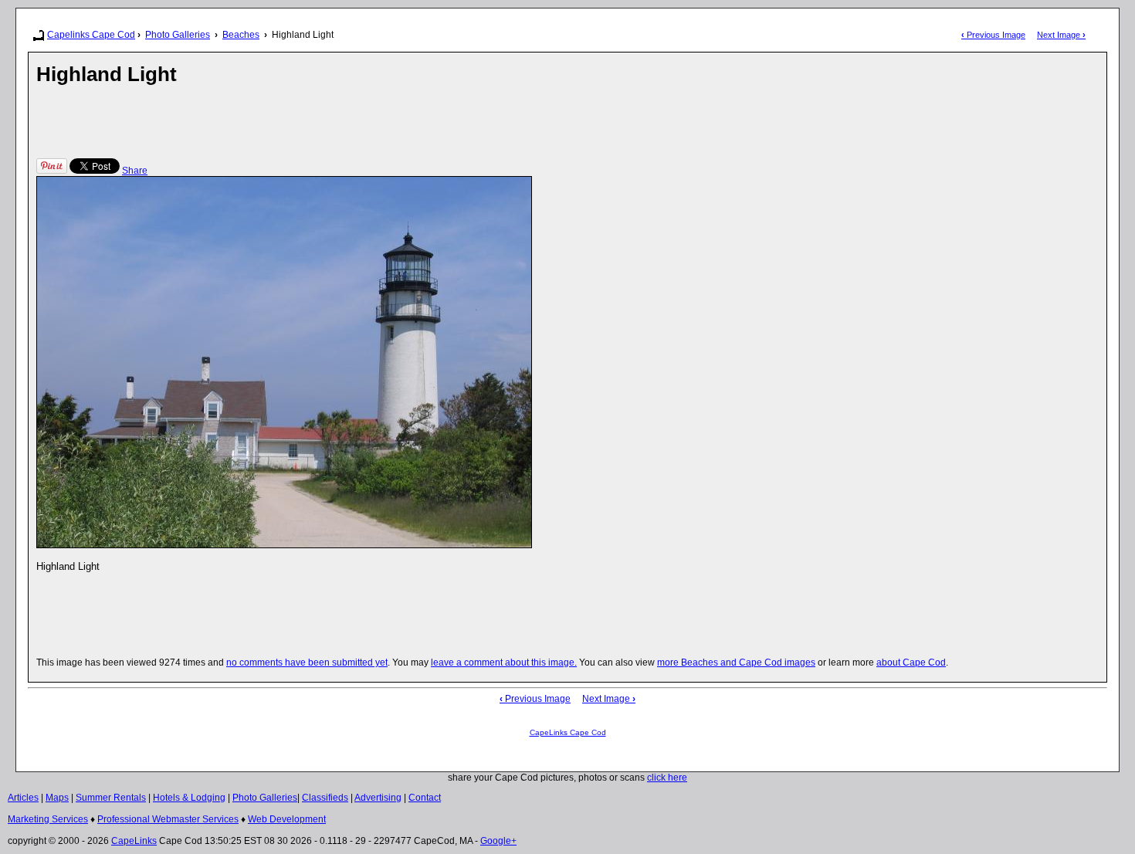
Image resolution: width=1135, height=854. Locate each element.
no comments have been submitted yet (307, 662)
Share (134, 170)
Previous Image (993, 34)
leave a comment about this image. (504, 662)
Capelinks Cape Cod (91, 34)
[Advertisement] (317, 121)
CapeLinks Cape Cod (568, 732)
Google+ (498, 840)
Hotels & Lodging (189, 797)
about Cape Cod (911, 662)
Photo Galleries (177, 34)
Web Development (287, 819)
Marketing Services (48, 819)
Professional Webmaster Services (168, 819)
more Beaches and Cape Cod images (736, 662)
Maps (57, 797)
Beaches (240, 34)
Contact (424, 797)
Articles (23, 797)
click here (667, 777)
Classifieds (325, 797)
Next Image (1061, 34)
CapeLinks (134, 840)
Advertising (377, 797)
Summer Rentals (111, 797)
